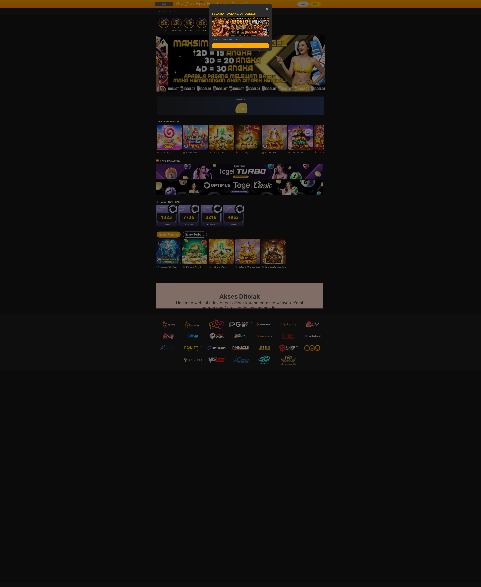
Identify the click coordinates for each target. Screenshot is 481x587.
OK (240, 46)
